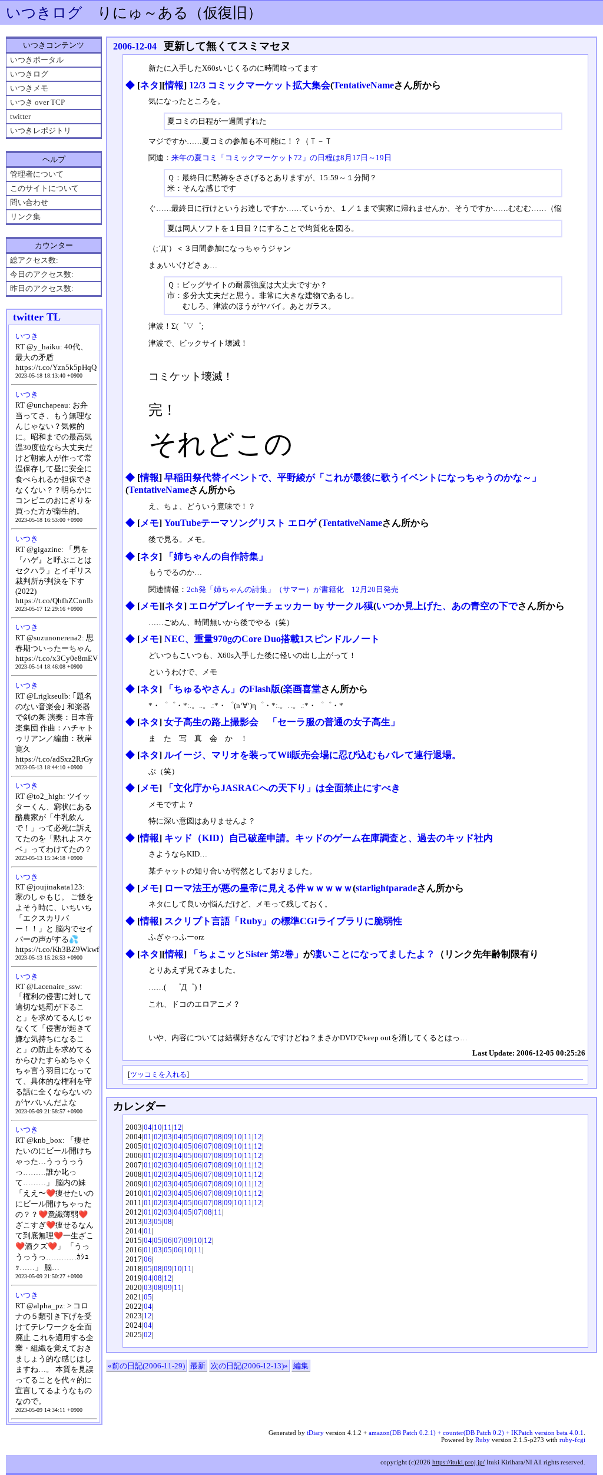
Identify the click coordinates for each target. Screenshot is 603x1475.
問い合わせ (29, 202)
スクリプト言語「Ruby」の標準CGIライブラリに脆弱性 (283, 921)
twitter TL (37, 317)
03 (168, 1136)
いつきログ (44, 13)
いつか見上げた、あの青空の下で (447, 606)
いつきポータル (37, 59)
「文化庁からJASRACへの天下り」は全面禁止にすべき (282, 788)
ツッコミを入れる (158, 1075)
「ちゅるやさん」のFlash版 (222, 689)
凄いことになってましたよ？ (374, 954)
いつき (26, 336)
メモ (149, 523)
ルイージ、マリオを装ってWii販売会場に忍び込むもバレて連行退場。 (312, 755)
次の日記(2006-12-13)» (249, 1365)
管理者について (37, 174)
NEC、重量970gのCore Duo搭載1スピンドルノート (272, 639)
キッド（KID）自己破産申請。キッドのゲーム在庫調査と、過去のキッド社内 (328, 838)
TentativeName (363, 85)
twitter (20, 116)
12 (178, 1127)
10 (158, 1127)
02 (158, 1136)
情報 (174, 85)
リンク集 (25, 216)
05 (188, 1136)
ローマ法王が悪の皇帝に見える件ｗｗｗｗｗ (258, 888)
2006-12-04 (135, 46)
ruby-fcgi (572, 1439)
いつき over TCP (37, 102)
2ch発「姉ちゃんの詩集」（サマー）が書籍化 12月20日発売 (293, 589)
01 (148, 1136)
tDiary (315, 1432)
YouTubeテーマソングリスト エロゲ (241, 523)
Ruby (482, 1439)
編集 (301, 1365)
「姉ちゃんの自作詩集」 (216, 556)
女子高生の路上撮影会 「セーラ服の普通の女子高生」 (282, 722)
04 (148, 1127)
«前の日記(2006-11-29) (146, 1365)
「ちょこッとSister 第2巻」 (246, 954)
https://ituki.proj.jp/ (458, 1462)
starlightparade (386, 888)
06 (198, 1136)
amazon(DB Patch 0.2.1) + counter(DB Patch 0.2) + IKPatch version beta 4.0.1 (476, 1432)
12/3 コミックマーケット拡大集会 (259, 85)
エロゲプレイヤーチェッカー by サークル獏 (281, 606)
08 (218, 1136)
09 (228, 1136)
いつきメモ (29, 88)
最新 (198, 1365)
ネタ (149, 85)
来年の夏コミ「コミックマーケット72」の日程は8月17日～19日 (281, 157)
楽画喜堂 (302, 689)
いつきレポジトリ (40, 130)
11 (168, 1127)
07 (208, 1136)
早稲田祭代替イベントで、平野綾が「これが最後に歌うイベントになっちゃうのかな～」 (352, 477)
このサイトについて (44, 188)
